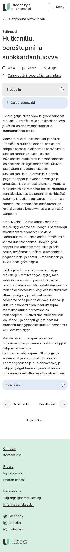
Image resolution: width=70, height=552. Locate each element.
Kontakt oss (12, 455)
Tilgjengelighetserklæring (22, 498)
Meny (60, 7)
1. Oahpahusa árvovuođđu (25, 19)
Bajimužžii (33, 420)
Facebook (15, 516)
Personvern (12, 491)
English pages (13, 480)
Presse (8, 466)
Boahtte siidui (48, 404)
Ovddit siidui (21, 404)
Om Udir (9, 448)
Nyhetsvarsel (13, 473)
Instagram (16, 529)
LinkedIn (14, 523)
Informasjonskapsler (18, 504)
